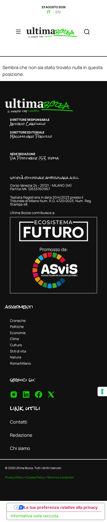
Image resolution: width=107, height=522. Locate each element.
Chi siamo (20, 448)
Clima (14, 338)
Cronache (18, 320)
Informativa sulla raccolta (34, 515)
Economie (18, 332)
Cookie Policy (35, 477)
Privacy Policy (14, 477)
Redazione (21, 435)
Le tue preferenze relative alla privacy (61, 507)
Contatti (18, 422)
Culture (16, 345)
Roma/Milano (20, 363)
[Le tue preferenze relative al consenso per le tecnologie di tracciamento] (102, 391)
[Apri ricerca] (87, 32)
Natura (15, 357)
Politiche (17, 326)
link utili (25, 408)
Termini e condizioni (60, 477)
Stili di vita (18, 351)
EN (57, 12)
